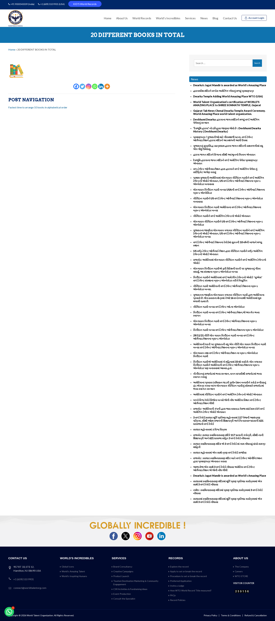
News (204, 18)
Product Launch (121, 576)
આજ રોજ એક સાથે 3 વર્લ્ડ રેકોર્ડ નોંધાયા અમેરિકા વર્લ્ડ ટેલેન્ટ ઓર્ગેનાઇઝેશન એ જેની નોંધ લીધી (224, 468)
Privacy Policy (210, 615)
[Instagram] (88, 86)
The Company (242, 566)
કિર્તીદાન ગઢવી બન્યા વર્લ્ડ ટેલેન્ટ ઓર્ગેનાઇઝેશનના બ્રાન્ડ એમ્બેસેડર (228, 329)
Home (107, 18)
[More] (107, 86)
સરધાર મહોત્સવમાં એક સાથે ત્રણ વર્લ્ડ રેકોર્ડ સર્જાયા (220, 452)
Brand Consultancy (122, 566)
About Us (122, 18)
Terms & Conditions (231, 615)
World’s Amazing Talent (73, 571)
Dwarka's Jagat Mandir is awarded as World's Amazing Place (229, 85)
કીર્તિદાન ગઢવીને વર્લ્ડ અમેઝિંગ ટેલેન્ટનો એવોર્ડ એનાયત (221, 215)
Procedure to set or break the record (188, 576)
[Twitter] (82, 86)
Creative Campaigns (123, 571)
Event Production (122, 593)
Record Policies (177, 600)
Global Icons (68, 566)
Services (190, 18)
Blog (215, 18)
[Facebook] (76, 86)
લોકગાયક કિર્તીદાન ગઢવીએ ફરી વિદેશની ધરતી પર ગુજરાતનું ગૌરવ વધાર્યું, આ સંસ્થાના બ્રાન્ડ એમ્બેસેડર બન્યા (227, 270)
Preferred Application (181, 581)
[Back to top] (268, 612)
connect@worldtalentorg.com (30, 587)
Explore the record (179, 566)
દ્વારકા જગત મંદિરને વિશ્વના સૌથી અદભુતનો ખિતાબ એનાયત (224, 154)
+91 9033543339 (19, 4)
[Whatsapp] (95, 86)
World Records (141, 18)
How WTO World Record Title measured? (191, 590)
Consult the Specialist (124, 598)
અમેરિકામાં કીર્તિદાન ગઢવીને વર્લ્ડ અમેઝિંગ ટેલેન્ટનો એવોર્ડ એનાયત (227, 394)
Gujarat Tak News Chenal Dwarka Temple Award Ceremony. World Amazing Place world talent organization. (229, 112)
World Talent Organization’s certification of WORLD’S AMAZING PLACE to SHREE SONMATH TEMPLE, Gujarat (227, 103)
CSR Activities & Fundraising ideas (130, 589)
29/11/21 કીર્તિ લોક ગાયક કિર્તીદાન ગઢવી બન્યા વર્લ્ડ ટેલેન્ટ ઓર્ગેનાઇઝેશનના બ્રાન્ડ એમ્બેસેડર (223, 337)
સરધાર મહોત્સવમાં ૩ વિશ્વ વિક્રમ (210, 429)
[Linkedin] (101, 86)
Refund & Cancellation (255, 615)
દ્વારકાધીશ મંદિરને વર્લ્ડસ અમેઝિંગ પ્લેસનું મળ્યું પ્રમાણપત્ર (223, 90)
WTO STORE (241, 576)
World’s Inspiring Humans (74, 576)
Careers (239, 571)
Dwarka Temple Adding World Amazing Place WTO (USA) (228, 96)
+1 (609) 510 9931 (49, 4)
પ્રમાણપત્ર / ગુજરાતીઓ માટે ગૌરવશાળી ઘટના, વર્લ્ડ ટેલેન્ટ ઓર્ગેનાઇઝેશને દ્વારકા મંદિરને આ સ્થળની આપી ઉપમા (223, 138)
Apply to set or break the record (186, 571)
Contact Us (230, 18)
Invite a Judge (177, 585)
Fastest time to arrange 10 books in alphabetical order (37, 107)
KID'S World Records (85, 3)
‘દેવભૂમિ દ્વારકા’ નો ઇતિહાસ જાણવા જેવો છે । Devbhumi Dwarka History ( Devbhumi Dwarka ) (227, 130)
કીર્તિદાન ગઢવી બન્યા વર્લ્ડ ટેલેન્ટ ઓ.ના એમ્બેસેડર (219, 306)
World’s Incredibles (168, 18)
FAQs (173, 595)
